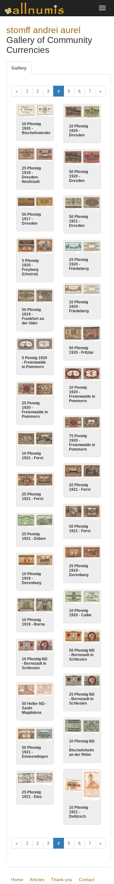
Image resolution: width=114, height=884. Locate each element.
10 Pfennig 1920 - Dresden (78, 130)
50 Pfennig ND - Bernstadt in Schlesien (82, 655)
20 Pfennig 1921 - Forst (80, 487)
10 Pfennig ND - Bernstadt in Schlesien (35, 663)
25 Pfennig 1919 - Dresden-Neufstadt (31, 175)
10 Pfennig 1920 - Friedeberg (79, 306)
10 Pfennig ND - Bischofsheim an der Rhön (82, 748)
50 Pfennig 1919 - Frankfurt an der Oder (33, 316)
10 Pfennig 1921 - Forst (32, 455)
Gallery (19, 67)
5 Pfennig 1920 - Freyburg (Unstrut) (30, 267)
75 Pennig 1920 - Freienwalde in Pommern (82, 443)
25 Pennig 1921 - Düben (34, 536)
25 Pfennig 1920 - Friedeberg (79, 264)
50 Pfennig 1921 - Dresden (78, 221)
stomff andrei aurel (43, 30)
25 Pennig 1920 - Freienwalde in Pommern (35, 410)
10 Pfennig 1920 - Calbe (80, 612)
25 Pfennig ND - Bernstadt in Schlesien (82, 699)
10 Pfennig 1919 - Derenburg (31, 578)
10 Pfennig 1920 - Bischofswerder (36, 128)
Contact (86, 879)
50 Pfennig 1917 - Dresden (31, 219)
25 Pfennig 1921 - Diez (32, 794)
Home (17, 879)
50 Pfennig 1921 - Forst (80, 528)
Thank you (61, 879)
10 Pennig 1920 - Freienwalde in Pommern (82, 394)
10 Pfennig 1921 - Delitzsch (78, 812)
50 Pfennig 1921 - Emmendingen (35, 752)
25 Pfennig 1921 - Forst (32, 496)
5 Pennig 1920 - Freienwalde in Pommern (34, 362)
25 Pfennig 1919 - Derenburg (78, 570)
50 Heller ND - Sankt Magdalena (34, 708)
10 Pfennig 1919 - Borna (33, 622)
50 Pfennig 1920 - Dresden (78, 176)
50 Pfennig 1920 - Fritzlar (81, 350)
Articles (37, 879)
